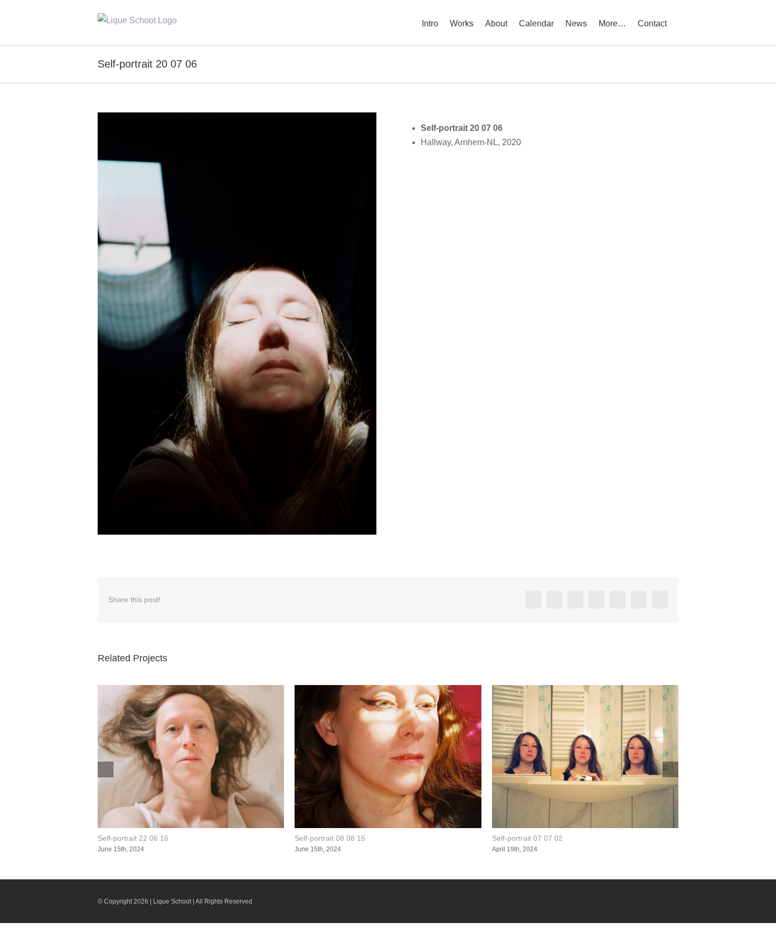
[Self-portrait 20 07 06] (237, 116)
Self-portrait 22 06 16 (133, 838)
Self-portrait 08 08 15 (330, 838)
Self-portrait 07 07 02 (527, 838)
